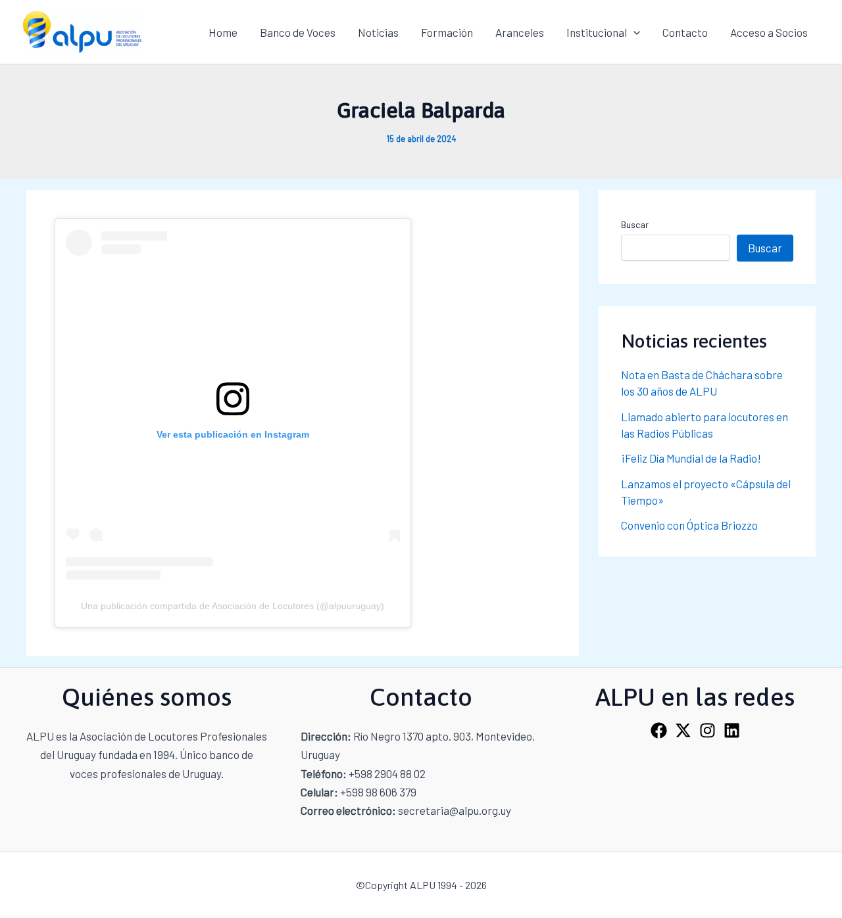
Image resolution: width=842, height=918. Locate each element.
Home (223, 32)
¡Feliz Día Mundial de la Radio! (691, 458)
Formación (447, 32)
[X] (683, 730)
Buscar (635, 224)
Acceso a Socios (769, 32)
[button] (633, 32)
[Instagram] (707, 730)
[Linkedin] (732, 730)
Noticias (378, 32)
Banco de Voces (297, 32)
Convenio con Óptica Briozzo (689, 525)
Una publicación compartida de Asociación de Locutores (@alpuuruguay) (232, 606)
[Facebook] (659, 730)
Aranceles (519, 32)
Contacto (685, 32)
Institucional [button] (596, 32)
